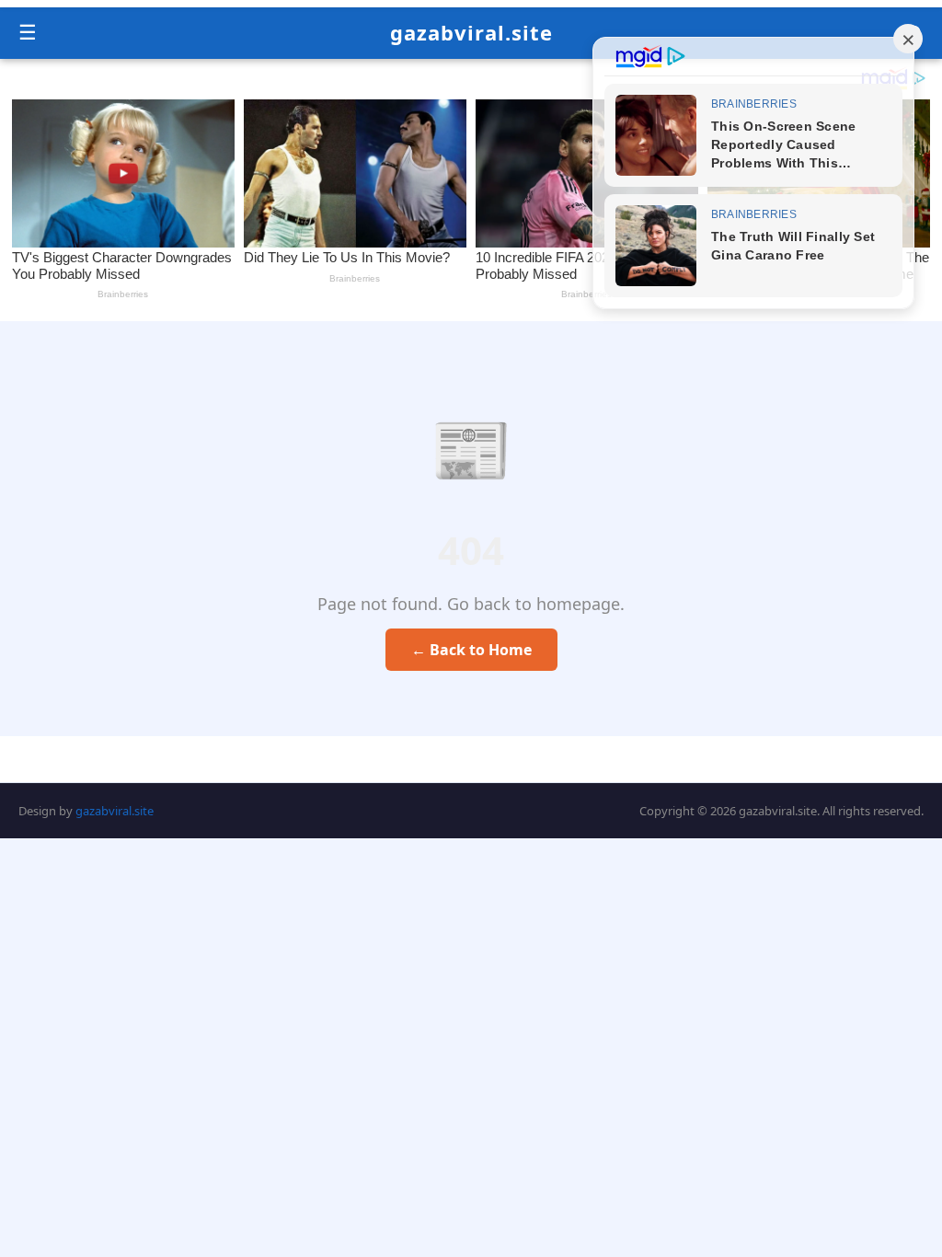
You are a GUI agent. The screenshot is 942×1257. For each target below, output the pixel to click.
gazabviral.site (471, 32)
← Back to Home (471, 650)
